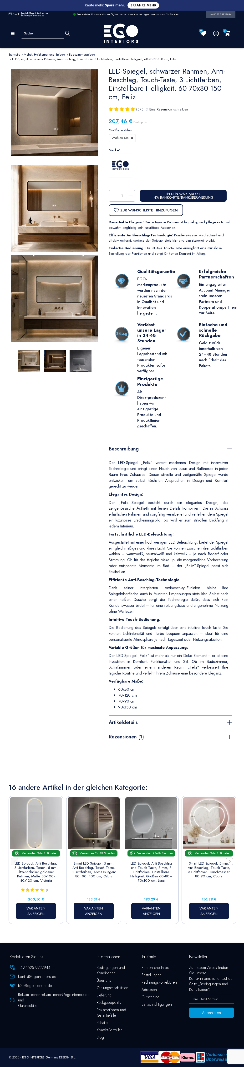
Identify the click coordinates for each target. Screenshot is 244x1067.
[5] (133, 109)
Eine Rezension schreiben (168, 109)
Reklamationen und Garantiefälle (111, 1012)
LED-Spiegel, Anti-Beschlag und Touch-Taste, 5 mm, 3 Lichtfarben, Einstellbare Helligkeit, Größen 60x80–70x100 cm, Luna (151, 872)
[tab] (170, 448)
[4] (127, 109)
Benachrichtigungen (157, 1004)
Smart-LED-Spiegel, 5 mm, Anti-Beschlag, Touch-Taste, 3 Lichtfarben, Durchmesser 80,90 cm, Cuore (209, 869)
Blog (100, 1037)
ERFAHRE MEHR (143, 5)
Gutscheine (150, 997)
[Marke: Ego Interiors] (120, 165)
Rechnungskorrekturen (159, 982)
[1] (111, 109)
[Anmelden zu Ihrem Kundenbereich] (216, 33)
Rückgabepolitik (109, 1002)
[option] (54, 298)
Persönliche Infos (155, 967)
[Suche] (67, 33)
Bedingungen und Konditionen (111, 970)
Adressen (149, 989)
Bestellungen (152, 975)
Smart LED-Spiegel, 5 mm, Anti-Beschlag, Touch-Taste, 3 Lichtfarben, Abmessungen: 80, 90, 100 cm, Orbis (93, 869)
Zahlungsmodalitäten (112, 987)
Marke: (114, 150)
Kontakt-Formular (109, 1030)
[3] (122, 109)
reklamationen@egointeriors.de (65, 994)
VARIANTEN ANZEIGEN (35, 911)
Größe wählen (120, 130)
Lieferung (104, 995)
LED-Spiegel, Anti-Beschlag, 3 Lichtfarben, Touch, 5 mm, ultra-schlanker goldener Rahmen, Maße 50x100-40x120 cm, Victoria (36, 872)
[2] (116, 109)
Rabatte (102, 1022)
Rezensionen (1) (126, 736)
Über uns (104, 980)
